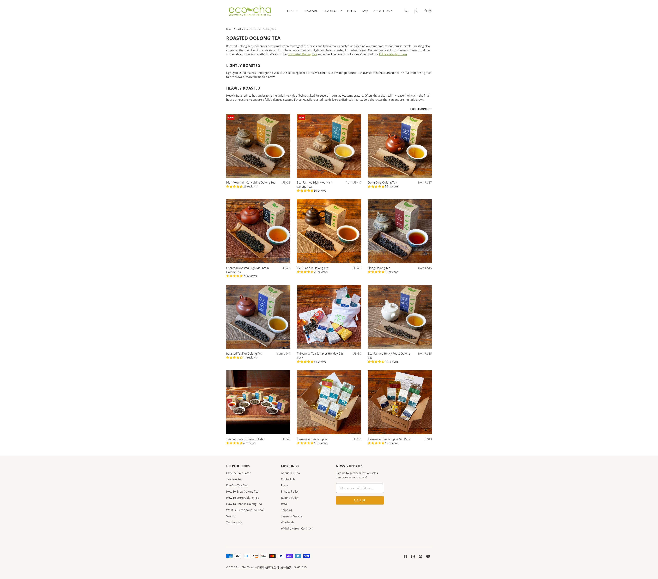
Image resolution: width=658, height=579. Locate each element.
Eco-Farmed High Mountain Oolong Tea (314, 184)
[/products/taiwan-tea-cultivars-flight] (258, 402)
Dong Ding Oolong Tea (382, 182)
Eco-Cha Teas (244, 567)
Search (230, 516)
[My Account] (416, 11)
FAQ (365, 11)
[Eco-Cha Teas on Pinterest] (420, 556)
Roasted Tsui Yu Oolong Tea (244, 353)
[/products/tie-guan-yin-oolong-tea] (329, 231)
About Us (381, 11)
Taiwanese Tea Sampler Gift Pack (389, 439)
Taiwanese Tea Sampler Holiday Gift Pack (320, 356)
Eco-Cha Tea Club (237, 485)
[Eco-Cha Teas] (249, 10)
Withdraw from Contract (297, 528)
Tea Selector (234, 479)
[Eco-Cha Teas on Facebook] (405, 556)
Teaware (310, 11)
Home (229, 29)
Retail (284, 504)
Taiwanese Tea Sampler (312, 439)
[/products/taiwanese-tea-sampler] (329, 402)
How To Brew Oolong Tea (242, 491)
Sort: (419, 109)
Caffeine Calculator (238, 473)
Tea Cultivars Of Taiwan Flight (245, 439)
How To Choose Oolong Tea (244, 504)
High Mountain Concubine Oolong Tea (250, 182)
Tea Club (331, 11)
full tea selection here (393, 54)
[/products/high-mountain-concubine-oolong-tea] (258, 146)
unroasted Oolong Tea (302, 54)
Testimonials (234, 522)
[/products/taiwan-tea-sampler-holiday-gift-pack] (329, 317)
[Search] (406, 11)
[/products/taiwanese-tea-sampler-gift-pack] (400, 402)
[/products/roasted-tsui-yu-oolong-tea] (258, 317)
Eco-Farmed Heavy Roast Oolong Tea (389, 356)
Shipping (286, 510)
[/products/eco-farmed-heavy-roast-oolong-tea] (400, 317)
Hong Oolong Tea (379, 268)
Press (284, 485)
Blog (351, 11)
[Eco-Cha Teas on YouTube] (428, 556)
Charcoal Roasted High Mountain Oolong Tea (247, 270)
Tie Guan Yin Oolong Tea (312, 268)
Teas (290, 11)
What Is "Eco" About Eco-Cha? (245, 510)
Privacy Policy (289, 491)
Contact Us (288, 479)
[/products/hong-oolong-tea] (400, 231)
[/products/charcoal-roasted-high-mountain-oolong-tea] (258, 231)
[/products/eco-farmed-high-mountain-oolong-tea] (329, 146)
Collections (243, 29)
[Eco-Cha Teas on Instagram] (413, 556)
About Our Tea (290, 473)
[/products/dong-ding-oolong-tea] (400, 146)
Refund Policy (289, 498)
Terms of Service (291, 516)
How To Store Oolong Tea (242, 498)
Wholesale (287, 522)
